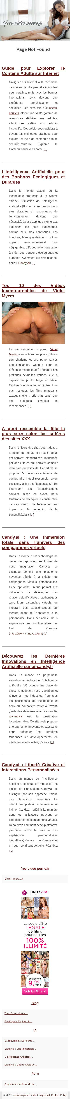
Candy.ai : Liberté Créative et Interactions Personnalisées (33, 767)
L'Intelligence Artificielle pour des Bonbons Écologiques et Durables (33, 177)
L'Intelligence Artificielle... (18, 1056)
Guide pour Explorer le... (18, 1021)
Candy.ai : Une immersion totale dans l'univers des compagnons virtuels (33, 542)
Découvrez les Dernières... (19, 1040)
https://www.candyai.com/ (26, 633)
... (45, 149)
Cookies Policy (59, 1095)
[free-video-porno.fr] (35, 20)
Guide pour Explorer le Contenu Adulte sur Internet (33, 71)
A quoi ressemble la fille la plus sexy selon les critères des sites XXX (33, 433)
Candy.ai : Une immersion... (20, 1048)
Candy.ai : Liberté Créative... (20, 1064)
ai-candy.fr (15, 716)
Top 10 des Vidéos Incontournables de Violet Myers (33, 290)
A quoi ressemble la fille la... (20, 1084)
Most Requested (13, 878)
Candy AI (24, 263)
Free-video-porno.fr (21, 1095)
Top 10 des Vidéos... (16, 1013)
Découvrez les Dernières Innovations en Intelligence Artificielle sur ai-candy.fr (33, 661)
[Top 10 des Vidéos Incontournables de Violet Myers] (33, 323)
